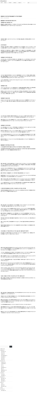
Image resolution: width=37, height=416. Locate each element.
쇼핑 (1, 387)
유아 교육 (1, 389)
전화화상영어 (3, 367)
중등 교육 (1, 376)
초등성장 (5, 2)
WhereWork (3, 1)
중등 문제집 (2, 380)
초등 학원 (2, 358)
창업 (28, 2)
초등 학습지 (2, 351)
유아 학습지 (2, 390)
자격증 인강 (2, 362)
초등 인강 (2, 352)
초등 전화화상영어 (3, 355)
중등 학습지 (2, 378)
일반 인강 (2, 371)
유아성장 (10, 2)
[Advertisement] (18, 9)
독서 (1, 364)
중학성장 (15, 2)
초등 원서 (2, 354)
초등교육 (1, 350)
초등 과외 (2, 359)
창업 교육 (2, 384)
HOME (2, 2)
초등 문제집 (2, 356)
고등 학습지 (2, 375)
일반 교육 (1, 360)
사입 (1, 383)
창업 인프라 (2, 386)
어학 (1, 366)
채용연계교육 (3, 370)
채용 (1, 368)
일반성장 (24, 2)
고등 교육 (1, 372)
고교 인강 (2, 374)
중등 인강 (2, 379)
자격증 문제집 (3, 363)
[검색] (10, 347)
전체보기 (1, 348)
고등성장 (19, 2)
